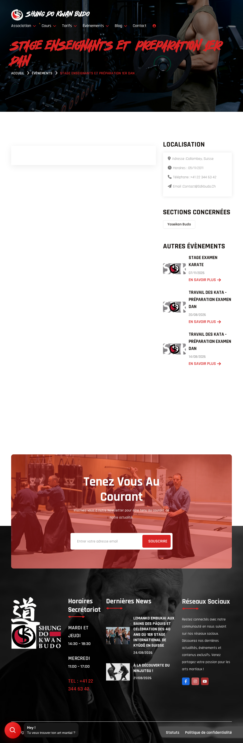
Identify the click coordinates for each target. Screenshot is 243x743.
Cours (47, 25)
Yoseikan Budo (179, 224)
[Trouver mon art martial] (13, 730)
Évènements (94, 25)
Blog (119, 25)
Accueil (17, 73)
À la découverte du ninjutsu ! (151, 667)
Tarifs (67, 25)
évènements (42, 73)
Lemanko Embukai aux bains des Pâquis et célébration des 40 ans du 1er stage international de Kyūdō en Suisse (153, 631)
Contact (139, 25)
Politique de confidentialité (208, 732)
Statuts (172, 732)
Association (21, 25)
